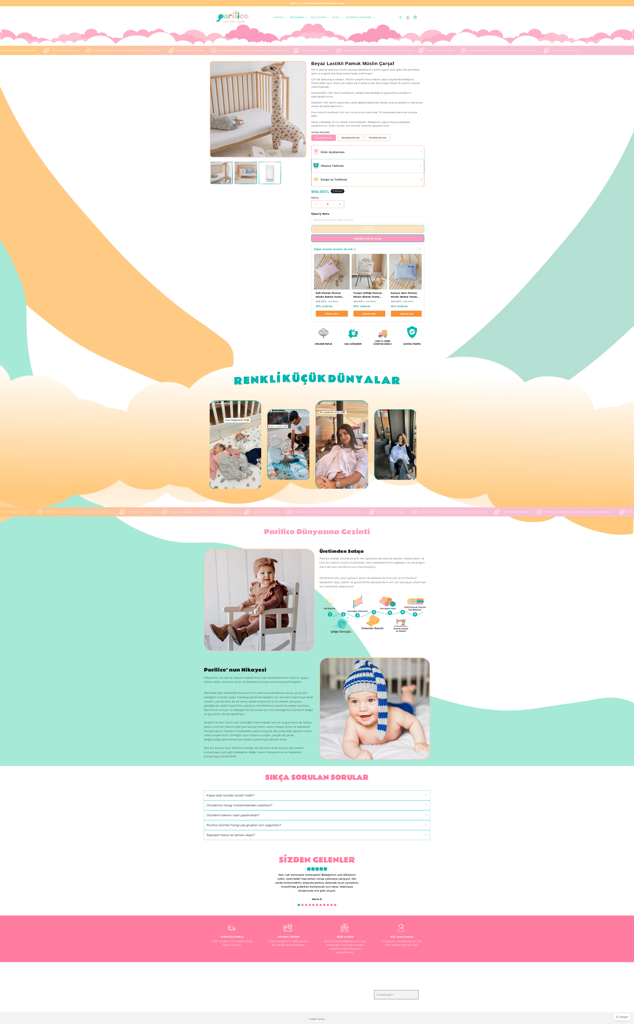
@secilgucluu (382, 411)
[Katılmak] (423, 994)
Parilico (321, 1019)
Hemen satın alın (367, 238)
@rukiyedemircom (221, 403)
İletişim (265, 1000)
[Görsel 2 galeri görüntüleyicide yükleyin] (246, 173)
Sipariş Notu (320, 213)
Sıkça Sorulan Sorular (275, 995)
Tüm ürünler (269, 989)
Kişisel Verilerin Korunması (334, 995)
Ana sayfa (267, 977)
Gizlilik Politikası (328, 989)
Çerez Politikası (327, 1000)
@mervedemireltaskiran (280, 411)
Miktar (315, 198)
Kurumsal (267, 983)
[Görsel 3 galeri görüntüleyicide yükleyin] (270, 173)
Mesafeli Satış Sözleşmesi (333, 977)
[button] (279, 17)
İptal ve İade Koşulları (331, 983)
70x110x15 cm (379, 138)
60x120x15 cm (352, 138)
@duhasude (325, 403)
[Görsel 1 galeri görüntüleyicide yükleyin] (222, 173)
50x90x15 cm (325, 138)
